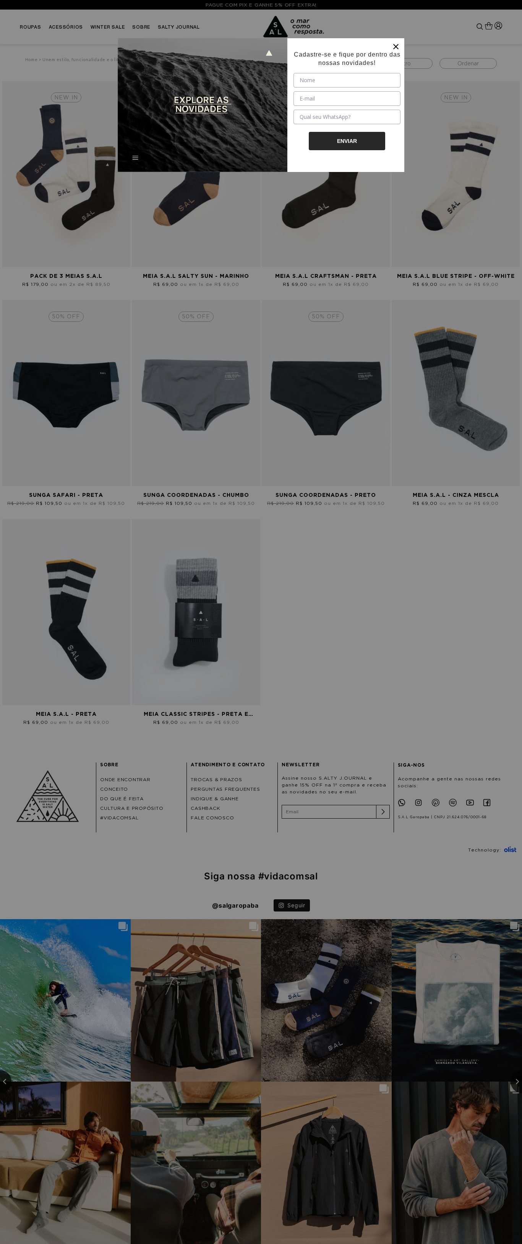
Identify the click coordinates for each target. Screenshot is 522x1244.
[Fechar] (396, 46)
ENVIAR (347, 141)
